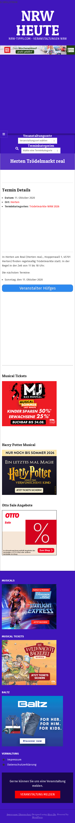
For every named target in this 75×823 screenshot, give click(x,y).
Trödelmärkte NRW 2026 (44, 206)
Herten (15, 202)
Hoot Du (52, 814)
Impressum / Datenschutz (19, 814)
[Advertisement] (37, 95)
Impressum (14, 759)
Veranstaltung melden (37, 794)
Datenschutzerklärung (21, 764)
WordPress (37, 817)
